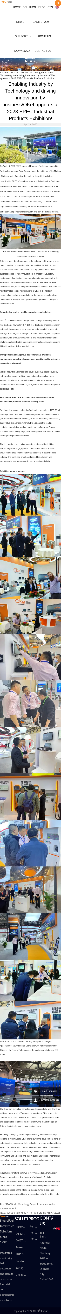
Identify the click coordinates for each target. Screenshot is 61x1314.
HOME (14, 72)
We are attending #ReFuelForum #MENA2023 (33, 1212)
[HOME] (6, 2)
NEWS (24, 72)
